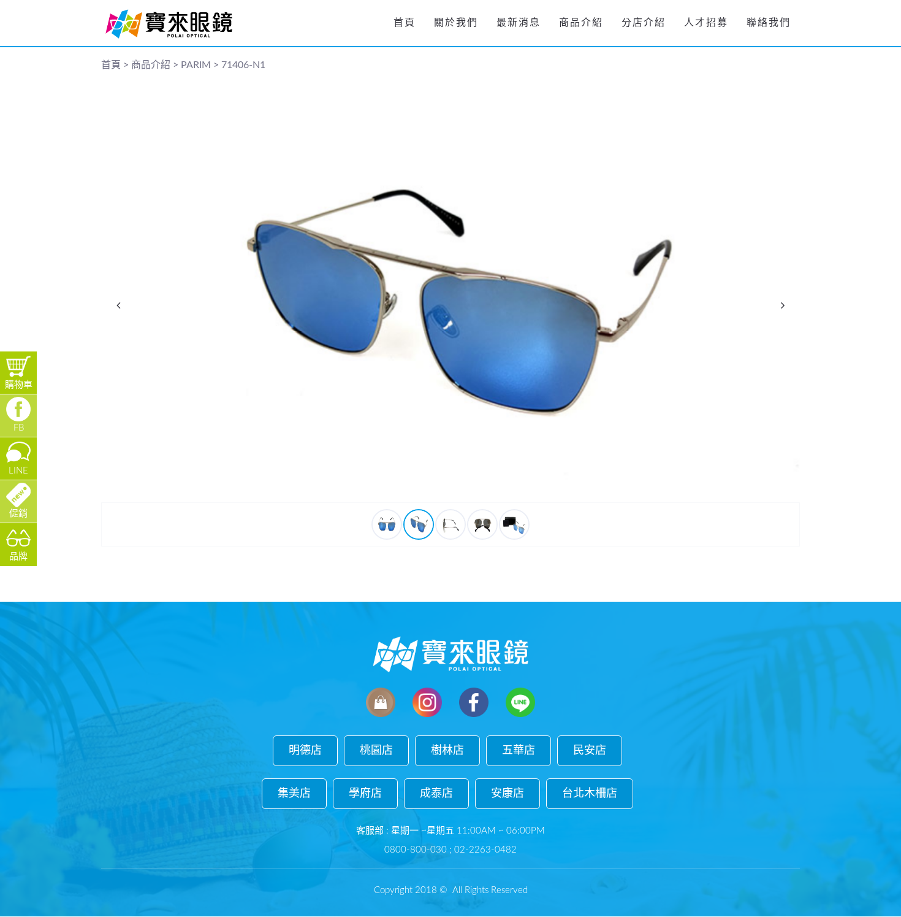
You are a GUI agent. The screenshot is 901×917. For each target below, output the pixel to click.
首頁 (404, 23)
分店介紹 (644, 23)
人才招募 (706, 23)
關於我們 (456, 23)
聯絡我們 (769, 23)
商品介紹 (581, 23)
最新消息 (518, 23)
